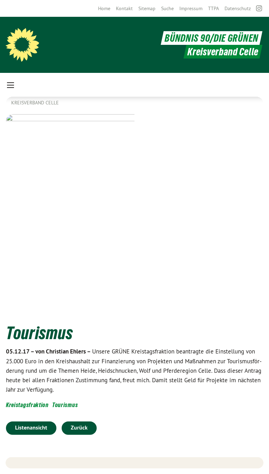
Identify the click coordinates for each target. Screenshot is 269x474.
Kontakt (124, 8)
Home (104, 8)
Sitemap (147, 8)
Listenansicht (31, 427)
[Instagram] (259, 8)
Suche (167, 8)
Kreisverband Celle (35, 102)
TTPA (213, 8)
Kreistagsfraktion (27, 404)
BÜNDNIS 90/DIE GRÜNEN (211, 38)
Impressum (190, 8)
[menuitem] (104, 8)
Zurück (79, 427)
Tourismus (65, 404)
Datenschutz (238, 8)
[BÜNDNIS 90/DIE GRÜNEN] (22, 45)
